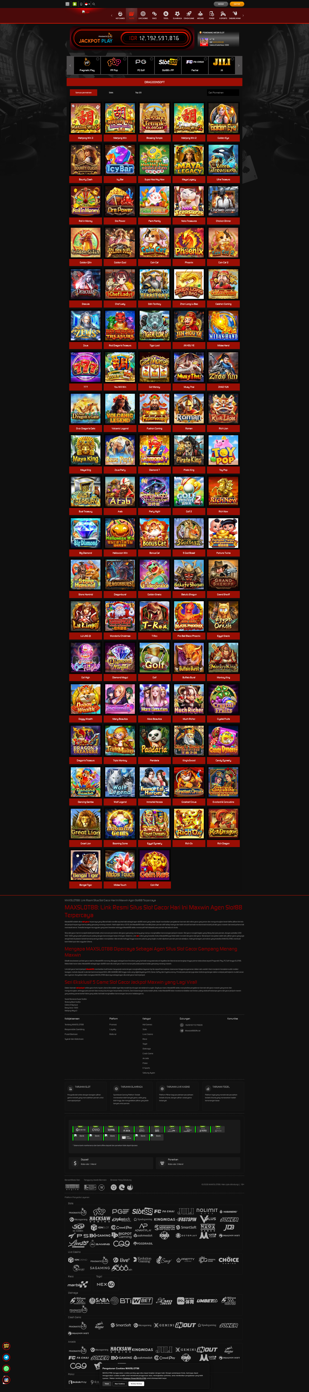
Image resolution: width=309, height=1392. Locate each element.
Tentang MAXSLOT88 (74, 1024)
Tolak (107, 1384)
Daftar (237, 4)
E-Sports (223, 18)
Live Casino (143, 18)
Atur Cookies (120, 1384)
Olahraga (177, 18)
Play (106, 41)
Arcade (200, 18)
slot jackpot (80, 988)
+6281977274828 (193, 1025)
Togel (166, 18)
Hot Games (120, 18)
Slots (131, 18)
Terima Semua (136, 1384)
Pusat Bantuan (71, 1034)
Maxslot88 (90, 969)
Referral (112, 1034)
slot (137, 936)
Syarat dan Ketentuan (74, 1039)
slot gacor (85, 922)
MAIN (122, 118)
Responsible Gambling (74, 1029)
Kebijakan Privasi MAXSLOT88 (134, 1378)
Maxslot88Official (192, 1030)
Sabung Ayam (234, 18)
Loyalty (112, 1029)
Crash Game (189, 18)
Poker (211, 18)
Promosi (113, 1024)
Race (154, 18)
